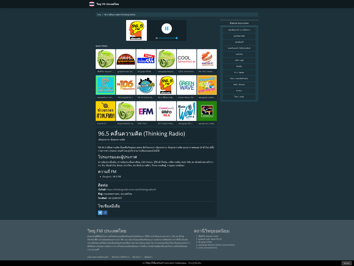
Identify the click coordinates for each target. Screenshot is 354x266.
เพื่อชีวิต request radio (107, 71)
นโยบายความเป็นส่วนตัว (98, 257)
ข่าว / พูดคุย (239, 72)
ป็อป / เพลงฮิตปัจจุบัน (239, 78)
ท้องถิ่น (239, 66)
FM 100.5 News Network (209, 71)
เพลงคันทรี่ (239, 42)
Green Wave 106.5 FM (188, 97)
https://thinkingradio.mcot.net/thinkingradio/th (131, 189)
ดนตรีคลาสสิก (239, 36)
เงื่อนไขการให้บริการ (120, 257)
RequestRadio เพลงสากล (128, 123)
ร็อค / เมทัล (239, 97)
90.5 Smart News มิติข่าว (169, 123)
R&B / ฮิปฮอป (239, 84)
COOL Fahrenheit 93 (187, 71)
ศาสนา (239, 90)
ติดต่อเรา (148, 257)
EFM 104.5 (142, 123)
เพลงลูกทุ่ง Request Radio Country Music (216, 244)
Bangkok (106, 176)
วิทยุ (99, 14)
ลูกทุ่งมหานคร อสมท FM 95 (129, 71)
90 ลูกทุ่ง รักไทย (144, 71)
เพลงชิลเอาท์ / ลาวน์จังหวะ (239, 30)
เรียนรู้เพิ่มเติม (194, 263)
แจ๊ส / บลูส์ (239, 60)
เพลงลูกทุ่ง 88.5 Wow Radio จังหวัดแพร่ (195, 123)
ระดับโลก (239, 54)
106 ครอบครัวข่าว (125, 97)
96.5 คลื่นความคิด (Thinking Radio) (173, 97)
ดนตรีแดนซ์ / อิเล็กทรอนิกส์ (239, 48)
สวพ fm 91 (101, 123)
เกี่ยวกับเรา (137, 257)
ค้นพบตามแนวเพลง (239, 23)
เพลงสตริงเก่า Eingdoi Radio (109, 97)
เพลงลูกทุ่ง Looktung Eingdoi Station (214, 97)
